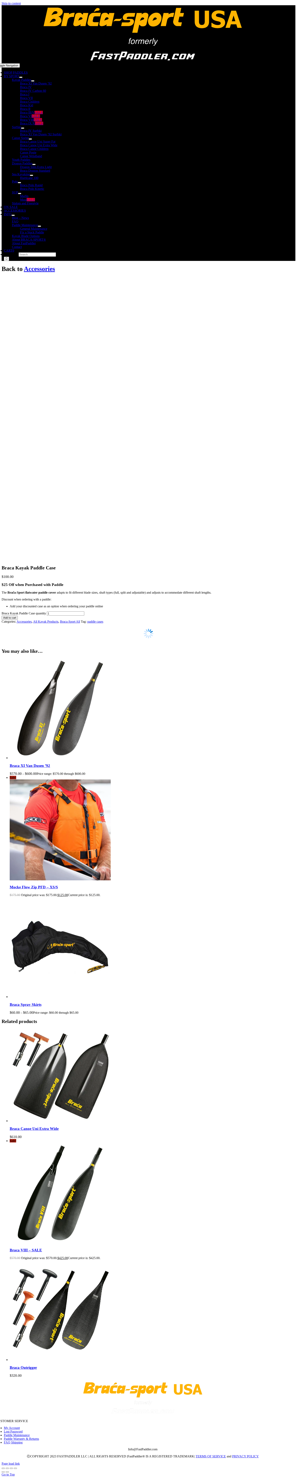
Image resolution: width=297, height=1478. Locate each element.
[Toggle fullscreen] (7, 1468)
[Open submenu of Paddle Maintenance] (39, 226)
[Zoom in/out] (3, 1468)
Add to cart (9, 617)
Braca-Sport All (70, 621)
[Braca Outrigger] (60, 1359)
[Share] (11, 1468)
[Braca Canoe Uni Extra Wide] (60, 1120)
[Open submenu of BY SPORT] (20, 77)
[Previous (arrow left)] (3, 1472)
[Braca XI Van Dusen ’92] (60, 757)
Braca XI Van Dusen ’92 (30, 766)
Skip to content (11, 3)
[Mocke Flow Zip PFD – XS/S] (60, 879)
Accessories (39, 268)
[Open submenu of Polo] (19, 182)
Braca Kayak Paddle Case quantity (24, 613)
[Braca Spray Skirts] (60, 996)
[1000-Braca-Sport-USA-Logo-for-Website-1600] (143, 61)
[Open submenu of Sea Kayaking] (31, 175)
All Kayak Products (45, 621)
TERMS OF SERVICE (211, 1456)
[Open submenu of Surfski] (22, 128)
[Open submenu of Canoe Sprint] (30, 139)
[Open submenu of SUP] (19, 193)
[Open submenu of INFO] (13, 215)
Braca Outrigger (23, 1367)
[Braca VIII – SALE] (60, 1242)
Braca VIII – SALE (26, 1250)
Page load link (11, 1463)
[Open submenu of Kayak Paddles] (32, 81)
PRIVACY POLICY (245, 1456)
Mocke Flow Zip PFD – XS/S (34, 887)
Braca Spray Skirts (25, 1004)
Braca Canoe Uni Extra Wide (34, 1129)
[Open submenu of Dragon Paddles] (34, 164)
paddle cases (95, 621)
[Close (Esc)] (15, 1468)
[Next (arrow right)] (7, 1472)
